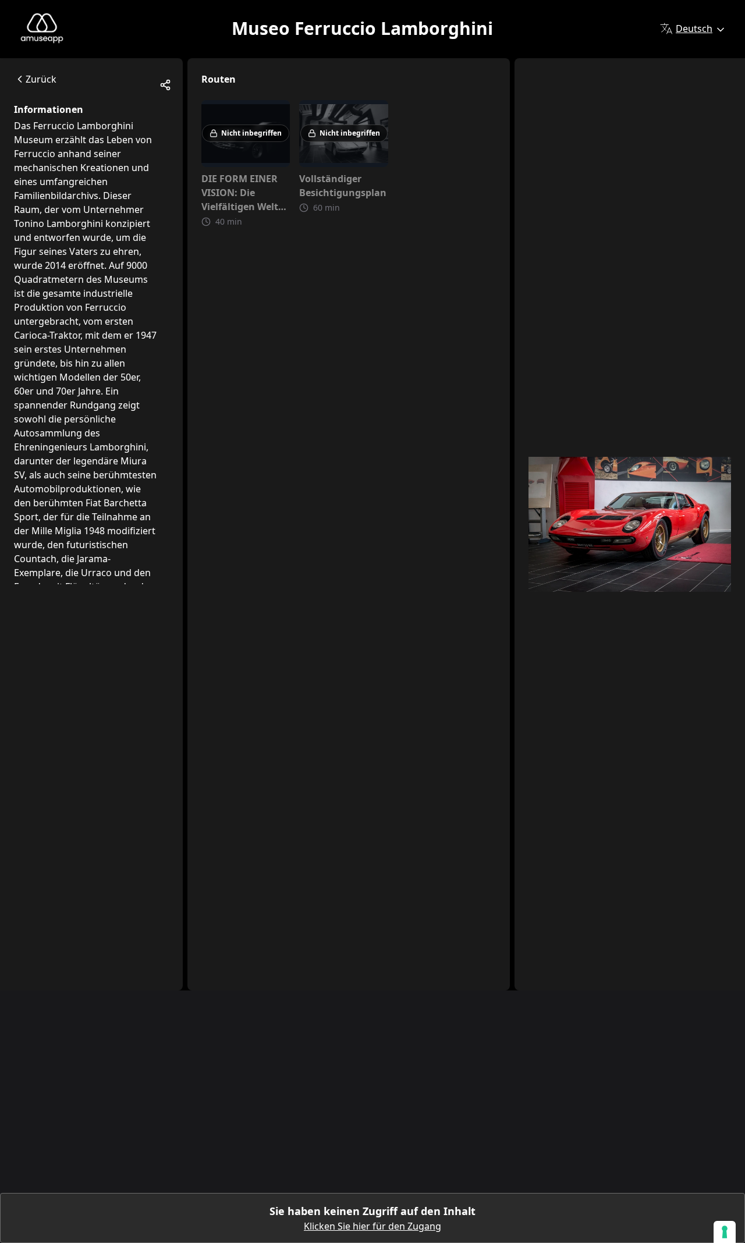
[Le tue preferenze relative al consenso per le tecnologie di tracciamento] (725, 1232)
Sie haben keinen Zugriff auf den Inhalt (372, 1211)
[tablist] (91, 117)
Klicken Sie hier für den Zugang (372, 1226)
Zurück (41, 79)
